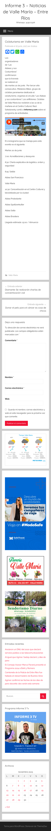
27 (7, 800)
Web (7, 399)
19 (42, 790)
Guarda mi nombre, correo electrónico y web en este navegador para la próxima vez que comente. (25, 413)
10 (31, 785)
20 (7, 795)
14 (13, 790)
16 (25, 790)
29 (19, 800)
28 (13, 800)
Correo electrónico (14, 388)
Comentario (11, 340)
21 (13, 795)
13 (7, 790)
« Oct (7, 807)
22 (19, 795)
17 (31, 790)
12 (42, 785)
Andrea (34, 46)
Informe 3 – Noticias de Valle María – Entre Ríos (25, 12)
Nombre (9, 377)
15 (19, 790)
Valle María (13, 275)
